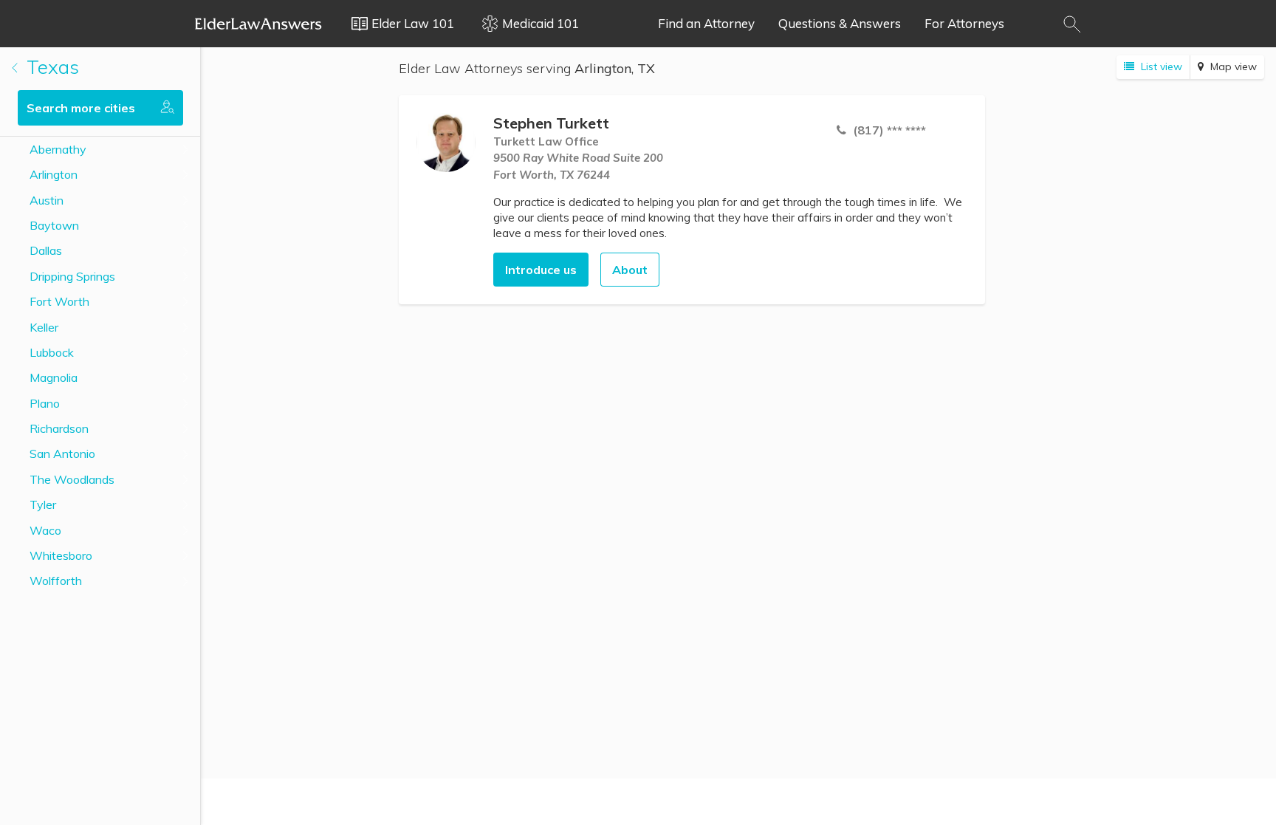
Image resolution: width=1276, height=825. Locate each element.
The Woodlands (72, 479)
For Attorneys (964, 23)
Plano (45, 403)
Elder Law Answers (258, 23)
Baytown (54, 225)
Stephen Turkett (551, 123)
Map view (1232, 66)
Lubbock (52, 352)
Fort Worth (59, 301)
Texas (50, 67)
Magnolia (54, 377)
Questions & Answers (839, 23)
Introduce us (541, 269)
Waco (45, 530)
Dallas (46, 250)
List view (1160, 66)
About (630, 269)
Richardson (59, 428)
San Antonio (62, 453)
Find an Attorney (706, 23)
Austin (47, 200)
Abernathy (58, 149)
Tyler (43, 504)
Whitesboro (61, 555)
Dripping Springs (72, 276)
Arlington (54, 174)
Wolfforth (56, 580)
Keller (44, 327)
